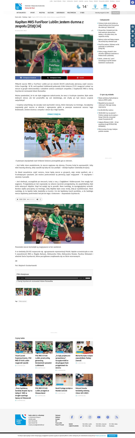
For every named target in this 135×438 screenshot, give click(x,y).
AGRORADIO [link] (60, 13)
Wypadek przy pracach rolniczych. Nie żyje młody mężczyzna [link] (107, 105)
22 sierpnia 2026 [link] (20, 365)
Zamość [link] (118, 1)
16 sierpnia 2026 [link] (81, 363)
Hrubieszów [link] (70, 1)
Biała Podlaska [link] (57, 1)
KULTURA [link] (51, 13)
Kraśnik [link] (76, 1)
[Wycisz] (84, 278)
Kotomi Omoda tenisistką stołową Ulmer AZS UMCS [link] (82, 390)
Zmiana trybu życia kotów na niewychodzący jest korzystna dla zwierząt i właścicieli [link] (108, 25)
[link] (132, 2)
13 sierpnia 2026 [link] (81, 395)
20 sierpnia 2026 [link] (41, 368)
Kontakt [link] (57, 419)
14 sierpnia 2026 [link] (41, 395)
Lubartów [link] (81, 1)
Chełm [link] (64, 1)
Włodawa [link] (112, 1)
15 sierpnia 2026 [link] (20, 400)
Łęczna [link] (86, 1)
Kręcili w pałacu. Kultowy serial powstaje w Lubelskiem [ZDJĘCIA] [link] (108, 46)
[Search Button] (118, 12)
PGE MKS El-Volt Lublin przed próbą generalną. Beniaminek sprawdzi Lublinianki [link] (43, 360)
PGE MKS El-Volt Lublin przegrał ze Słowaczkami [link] (42, 390)
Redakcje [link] (19, 352)
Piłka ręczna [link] (22, 301)
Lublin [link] (51, 1)
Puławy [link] (91, 1)
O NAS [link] (82, 13)
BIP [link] (56, 421)
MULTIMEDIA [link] (71, 13)
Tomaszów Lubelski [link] (104, 1)
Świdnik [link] (96, 1)
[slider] (88, 278)
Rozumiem (112, 435)
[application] (54, 278)
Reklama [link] (57, 417)
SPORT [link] (32, 13)
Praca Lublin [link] (58, 423)
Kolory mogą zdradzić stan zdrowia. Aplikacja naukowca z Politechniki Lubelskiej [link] (108, 54)
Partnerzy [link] (57, 415)
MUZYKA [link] (42, 13)
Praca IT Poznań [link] (59, 425)
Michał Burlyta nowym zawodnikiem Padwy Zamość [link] (84, 358)
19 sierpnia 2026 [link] (61, 370)
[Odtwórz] (19, 278)
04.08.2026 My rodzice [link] (105, 110)
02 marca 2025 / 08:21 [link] (21, 30)
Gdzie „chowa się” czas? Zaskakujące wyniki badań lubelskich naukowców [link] (107, 61)
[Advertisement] (54, 318)
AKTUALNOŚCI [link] (21, 13)
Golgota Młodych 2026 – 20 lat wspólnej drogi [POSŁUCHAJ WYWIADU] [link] (108, 124)
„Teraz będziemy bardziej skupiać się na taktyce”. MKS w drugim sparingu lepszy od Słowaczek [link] (23, 393)
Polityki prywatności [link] (100, 435)
